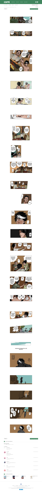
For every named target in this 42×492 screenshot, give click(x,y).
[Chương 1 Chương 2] (5, 8)
